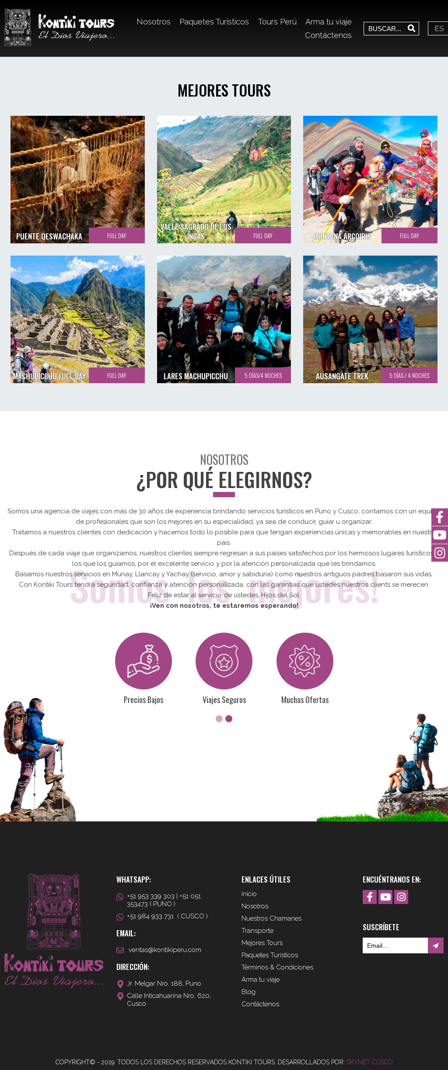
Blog (249, 992)
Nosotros (153, 21)
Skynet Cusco (369, 1062)
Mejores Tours (262, 943)
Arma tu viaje (328, 21)
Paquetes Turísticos (214, 21)
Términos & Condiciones (277, 967)
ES (439, 28)
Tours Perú (277, 21)
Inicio (249, 894)
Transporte (257, 931)
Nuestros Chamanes (271, 918)
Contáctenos (328, 35)
